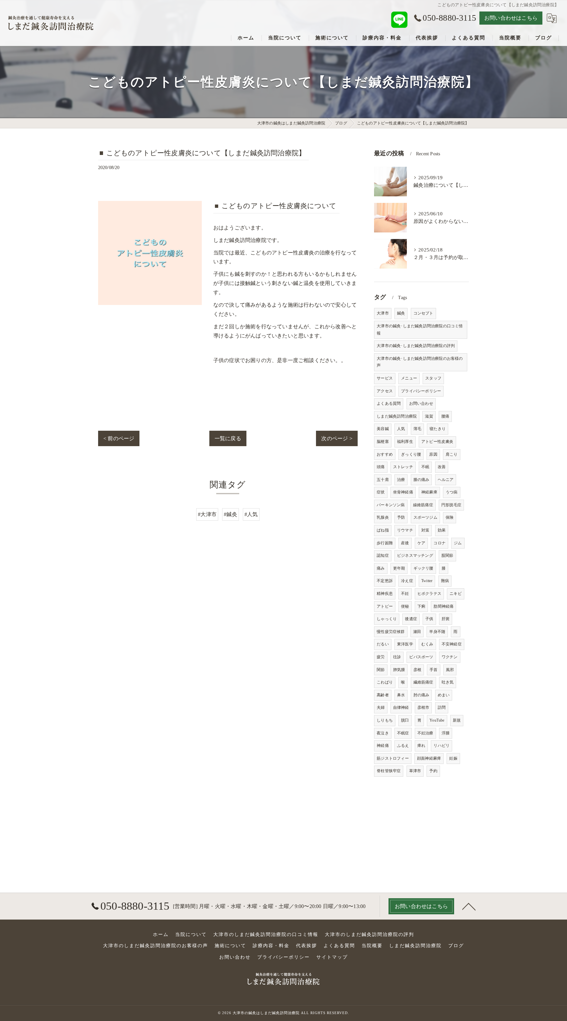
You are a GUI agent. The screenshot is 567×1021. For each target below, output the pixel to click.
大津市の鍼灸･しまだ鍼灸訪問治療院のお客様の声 (420, 362)
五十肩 (383, 479)
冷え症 (407, 580)
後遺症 (411, 619)
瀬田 (417, 631)
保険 (449, 517)
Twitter (426, 580)
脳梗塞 (383, 441)
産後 (405, 543)
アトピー (385, 606)
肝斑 (446, 619)
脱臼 (405, 720)
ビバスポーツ (421, 657)
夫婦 (381, 707)
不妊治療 (425, 733)
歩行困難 (385, 543)
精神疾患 (385, 593)
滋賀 (429, 416)
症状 (381, 492)
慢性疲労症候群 (391, 631)
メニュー (409, 378)
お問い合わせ (421, 403)
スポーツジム (425, 517)
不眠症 (403, 733)
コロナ (439, 543)
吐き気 (448, 682)
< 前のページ (118, 438)
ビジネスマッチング (415, 555)
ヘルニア (446, 479)
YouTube (437, 720)
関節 (381, 669)
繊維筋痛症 (423, 682)
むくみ (427, 644)
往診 (397, 657)
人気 (401, 428)
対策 (425, 530)
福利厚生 (405, 441)
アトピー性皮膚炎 (437, 441)
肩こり (452, 454)
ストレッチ (403, 467)
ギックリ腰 (423, 568)
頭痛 (381, 467)
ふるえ (403, 745)
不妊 (405, 593)
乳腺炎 (383, 517)
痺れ (421, 745)
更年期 (399, 568)
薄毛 (417, 428)
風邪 (450, 669)
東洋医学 (405, 644)
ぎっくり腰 (411, 454)
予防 (401, 517)
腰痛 (445, 416)
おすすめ (385, 454)
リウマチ (405, 530)
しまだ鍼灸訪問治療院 (397, 416)
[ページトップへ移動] (468, 906)
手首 (433, 669)
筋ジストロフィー (393, 758)
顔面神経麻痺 (429, 758)
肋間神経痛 (443, 606)
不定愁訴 (385, 580)
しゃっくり (387, 619)
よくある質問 (389, 403)
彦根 (417, 669)
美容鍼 (383, 428)
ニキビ (456, 593)
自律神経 (401, 707)
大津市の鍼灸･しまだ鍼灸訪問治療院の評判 (416, 345)
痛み (381, 568)
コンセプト (423, 313)
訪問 (442, 707)
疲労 (381, 657)
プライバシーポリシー (421, 391)
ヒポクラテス (429, 593)
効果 (442, 530)
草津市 (415, 771)
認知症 (383, 555)
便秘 (405, 606)
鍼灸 (401, 313)
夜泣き (383, 733)
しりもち (385, 720)
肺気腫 (399, 669)
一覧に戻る (228, 438)
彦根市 (423, 707)
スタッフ (433, 378)
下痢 (421, 606)
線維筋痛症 (423, 505)
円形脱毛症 (451, 505)
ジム (458, 543)
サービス (385, 378)
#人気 (251, 514)
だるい (383, 644)
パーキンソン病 (391, 505)
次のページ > (336, 438)
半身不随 (437, 631)
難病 (445, 580)
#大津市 (207, 514)
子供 (429, 619)
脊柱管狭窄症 (389, 771)
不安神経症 (452, 644)
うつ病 (452, 492)
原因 (433, 454)
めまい (444, 695)
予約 (433, 771)
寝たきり (438, 428)
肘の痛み (421, 695)
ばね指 (383, 530)
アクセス (385, 391)
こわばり (385, 682)
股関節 (447, 555)
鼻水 (401, 695)
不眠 (425, 467)
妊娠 (453, 758)
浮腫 (446, 733)
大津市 (383, 313)
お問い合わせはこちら (510, 18)
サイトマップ (332, 957)
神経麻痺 (429, 492)
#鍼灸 (230, 514)
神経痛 (383, 745)
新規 (457, 720)
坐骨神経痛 (403, 492)
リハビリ (441, 745)
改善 (442, 467)
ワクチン (450, 657)
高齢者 (383, 695)
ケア (421, 543)
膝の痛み (421, 479)
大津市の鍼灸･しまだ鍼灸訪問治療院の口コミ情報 (420, 330)
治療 (401, 479)
